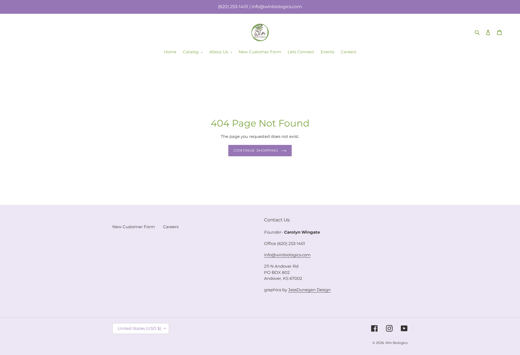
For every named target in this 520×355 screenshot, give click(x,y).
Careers (170, 226)
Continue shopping (255, 150)
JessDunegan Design (309, 289)
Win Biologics (396, 343)
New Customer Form (133, 226)
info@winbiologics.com (287, 254)
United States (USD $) (139, 328)
